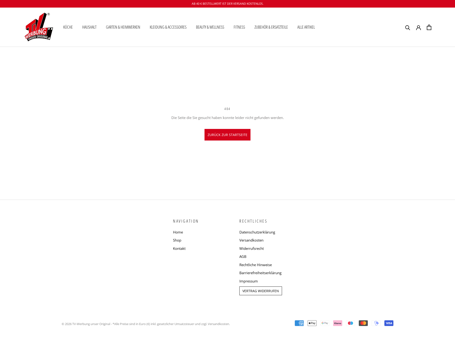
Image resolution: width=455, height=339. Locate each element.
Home (178, 232)
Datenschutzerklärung (257, 232)
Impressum (248, 281)
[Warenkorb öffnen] (429, 27)
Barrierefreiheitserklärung (260, 272)
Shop (177, 240)
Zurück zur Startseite (227, 134)
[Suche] (407, 27)
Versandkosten (251, 240)
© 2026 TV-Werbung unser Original (86, 324)
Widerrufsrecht (251, 248)
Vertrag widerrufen (260, 291)
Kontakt (179, 248)
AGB (242, 256)
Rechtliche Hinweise (255, 264)
